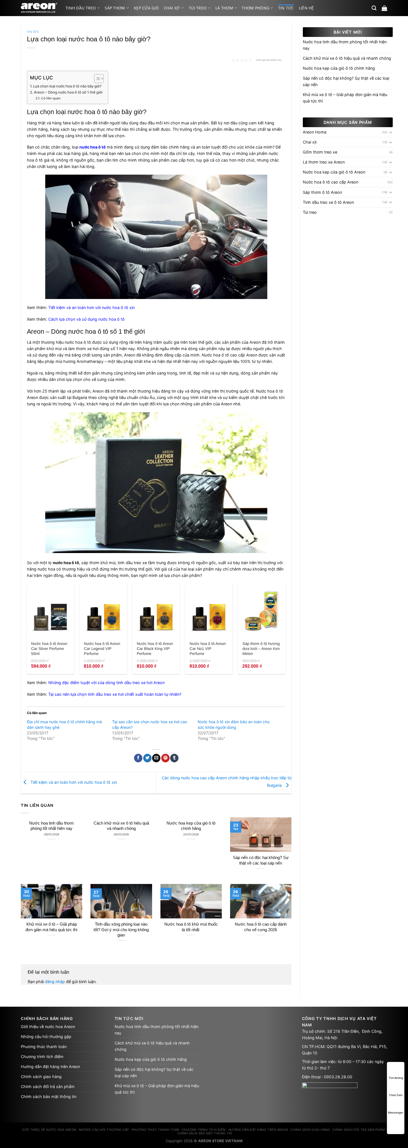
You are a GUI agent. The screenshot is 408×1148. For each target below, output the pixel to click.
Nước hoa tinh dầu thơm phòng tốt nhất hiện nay (51, 826)
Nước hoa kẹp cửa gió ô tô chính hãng (191, 826)
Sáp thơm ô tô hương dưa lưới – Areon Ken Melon (261, 648)
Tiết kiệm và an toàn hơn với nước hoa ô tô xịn (73, 782)
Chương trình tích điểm (42, 1056)
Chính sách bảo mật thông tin (48, 1096)
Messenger (395, 1112)
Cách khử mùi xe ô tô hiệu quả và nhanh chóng (121, 826)
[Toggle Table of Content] (96, 78)
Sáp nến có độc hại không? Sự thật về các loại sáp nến (261, 860)
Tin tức (286, 8)
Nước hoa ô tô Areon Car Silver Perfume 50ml (49, 648)
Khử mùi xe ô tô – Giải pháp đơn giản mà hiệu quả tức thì (51, 927)
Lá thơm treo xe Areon (324, 162)
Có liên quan (51, 98)
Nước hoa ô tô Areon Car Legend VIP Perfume (102, 648)
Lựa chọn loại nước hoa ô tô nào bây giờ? (67, 86)
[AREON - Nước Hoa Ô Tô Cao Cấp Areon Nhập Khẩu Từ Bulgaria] (39, 8)
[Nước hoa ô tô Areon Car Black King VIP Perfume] (156, 611)
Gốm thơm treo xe (320, 152)
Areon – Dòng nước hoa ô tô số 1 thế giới (68, 92)
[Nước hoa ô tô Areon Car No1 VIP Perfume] (209, 611)
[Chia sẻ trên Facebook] (138, 758)
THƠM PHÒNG (255, 8)
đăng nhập (55, 981)
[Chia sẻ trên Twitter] (147, 758)
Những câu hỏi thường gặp (46, 1036)
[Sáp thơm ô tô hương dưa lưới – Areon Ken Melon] (262, 611)
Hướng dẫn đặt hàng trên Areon (50, 1066)
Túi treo (197, 8)
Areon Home (314, 132)
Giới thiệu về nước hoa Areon (48, 1026)
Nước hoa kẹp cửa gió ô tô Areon (334, 172)
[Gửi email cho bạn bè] (156, 758)
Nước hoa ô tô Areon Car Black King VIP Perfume (155, 648)
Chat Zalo (395, 1095)
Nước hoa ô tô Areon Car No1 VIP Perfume (208, 648)
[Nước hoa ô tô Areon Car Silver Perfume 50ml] (50, 611)
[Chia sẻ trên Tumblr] (174, 758)
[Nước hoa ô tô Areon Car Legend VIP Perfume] (103, 611)
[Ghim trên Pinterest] (165, 758)
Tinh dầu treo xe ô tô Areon (328, 202)
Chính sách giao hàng (41, 1076)
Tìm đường (396, 1077)
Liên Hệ (306, 8)
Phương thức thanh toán (44, 1046)
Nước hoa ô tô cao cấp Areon (330, 182)
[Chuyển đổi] (391, 132)
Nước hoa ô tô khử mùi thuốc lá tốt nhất (191, 927)
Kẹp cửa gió (146, 8)
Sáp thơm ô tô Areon (322, 192)
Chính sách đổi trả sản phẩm (48, 1086)
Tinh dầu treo (81, 8)
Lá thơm (224, 8)
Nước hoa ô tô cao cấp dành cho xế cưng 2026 (261, 927)
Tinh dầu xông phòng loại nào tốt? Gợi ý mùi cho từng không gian (121, 929)
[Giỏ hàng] (384, 8)
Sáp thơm (115, 8)
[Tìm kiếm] (374, 8)
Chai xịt (172, 8)
